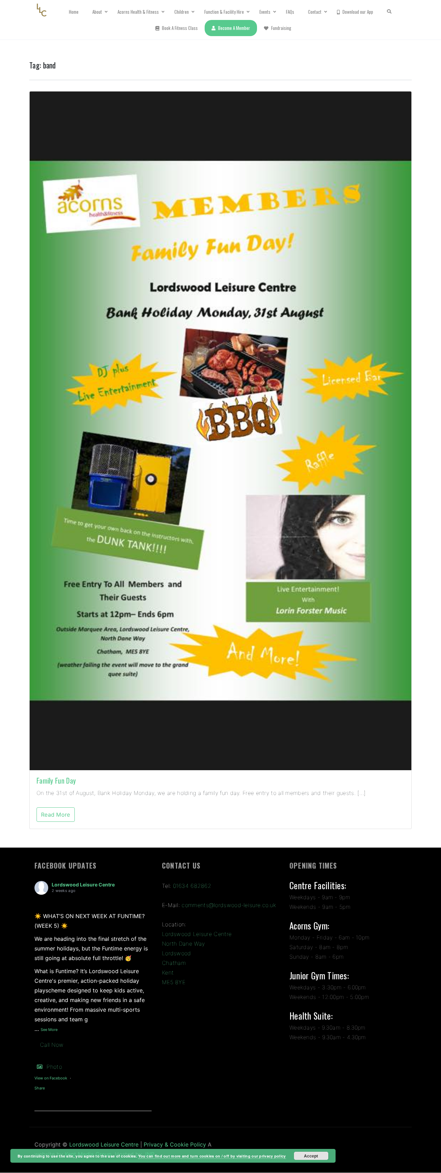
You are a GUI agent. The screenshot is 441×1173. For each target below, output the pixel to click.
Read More (55, 814)
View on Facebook (50, 1078)
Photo (54, 1066)
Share (39, 1088)
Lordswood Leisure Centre (83, 884)
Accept (311, 1156)
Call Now (51, 1044)
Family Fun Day (56, 780)
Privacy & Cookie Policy (175, 1144)
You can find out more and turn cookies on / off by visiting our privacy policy (212, 1156)
